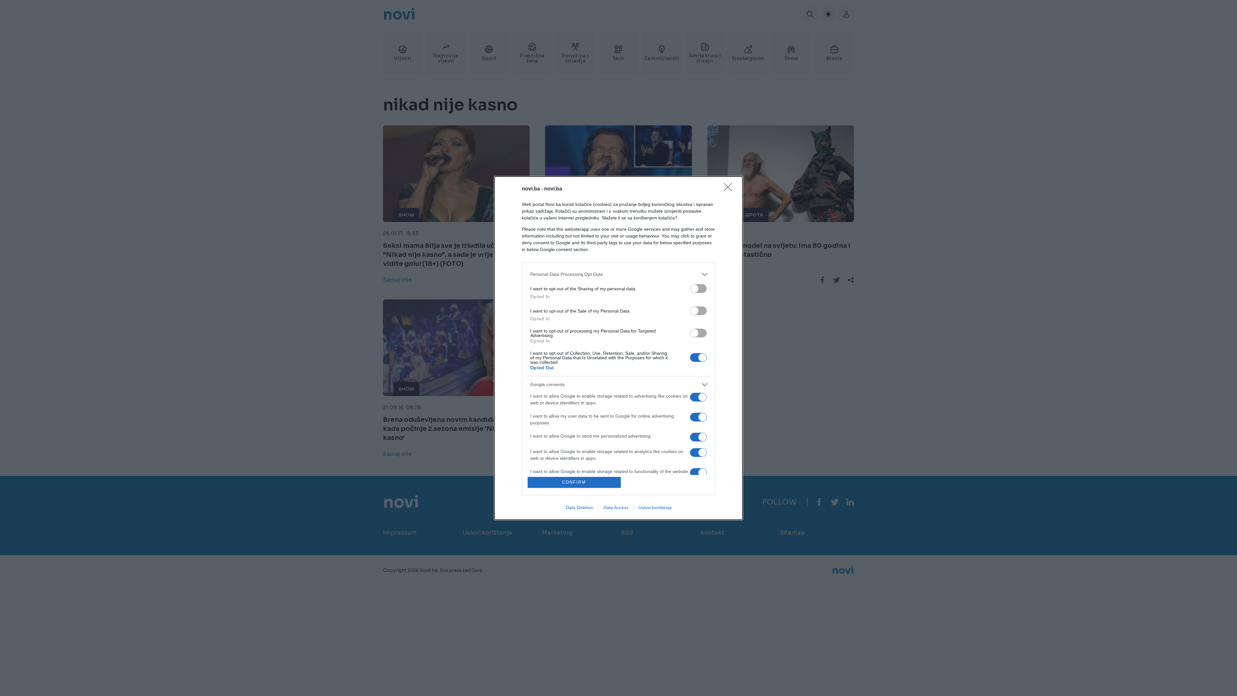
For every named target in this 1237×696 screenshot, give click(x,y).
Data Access (615, 507)
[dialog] (618, 348)
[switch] (698, 288)
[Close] (730, 189)
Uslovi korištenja (655, 507)
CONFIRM (574, 482)
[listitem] (618, 274)
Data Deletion (579, 507)
